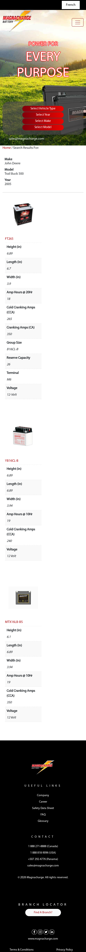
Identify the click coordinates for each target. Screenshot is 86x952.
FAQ (43, 814)
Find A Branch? (43, 912)
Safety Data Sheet (43, 808)
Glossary (43, 821)
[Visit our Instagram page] (40, 932)
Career (43, 801)
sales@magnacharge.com (26, 138)
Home (7, 148)
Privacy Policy (64, 949)
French (71, 5)
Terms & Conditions (22, 949)
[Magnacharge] (18, 21)
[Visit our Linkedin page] (51, 932)
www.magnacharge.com (43, 938)
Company (43, 795)
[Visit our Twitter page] (46, 932)
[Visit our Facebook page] (34, 932)
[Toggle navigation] (77, 22)
